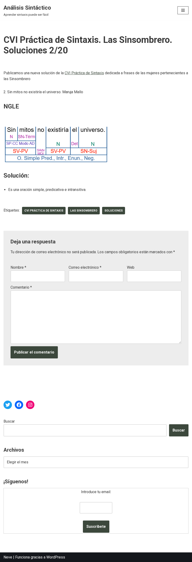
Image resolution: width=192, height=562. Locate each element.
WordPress (55, 557)
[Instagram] (30, 405)
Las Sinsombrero (83, 210)
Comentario (21, 287)
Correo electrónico (85, 267)
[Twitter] (8, 405)
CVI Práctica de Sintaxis (84, 73)
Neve (8, 557)
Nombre (18, 267)
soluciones (113, 210)
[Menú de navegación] (182, 10)
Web (130, 267)
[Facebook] (19, 405)
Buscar (9, 421)
